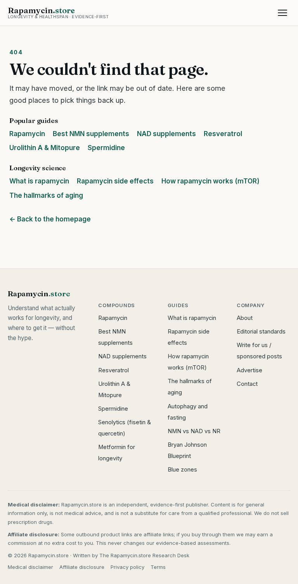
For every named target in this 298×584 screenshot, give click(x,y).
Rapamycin (27, 134)
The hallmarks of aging (46, 195)
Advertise (249, 370)
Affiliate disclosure (81, 567)
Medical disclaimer (30, 567)
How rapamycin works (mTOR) (210, 181)
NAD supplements (166, 134)
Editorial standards (261, 331)
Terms (158, 567)
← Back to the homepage (50, 219)
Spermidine (106, 148)
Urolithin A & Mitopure (44, 148)
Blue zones (182, 469)
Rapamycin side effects (115, 181)
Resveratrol (223, 134)
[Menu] (282, 13)
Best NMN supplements (91, 134)
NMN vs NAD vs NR (194, 431)
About (245, 317)
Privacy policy (127, 567)
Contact (247, 383)
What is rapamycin (39, 181)
